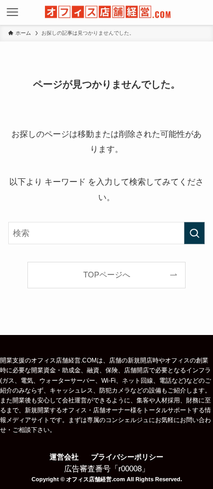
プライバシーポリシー (127, 457)
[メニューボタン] (12, 12)
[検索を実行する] (194, 233)
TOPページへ (106, 275)
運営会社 (64, 457)
